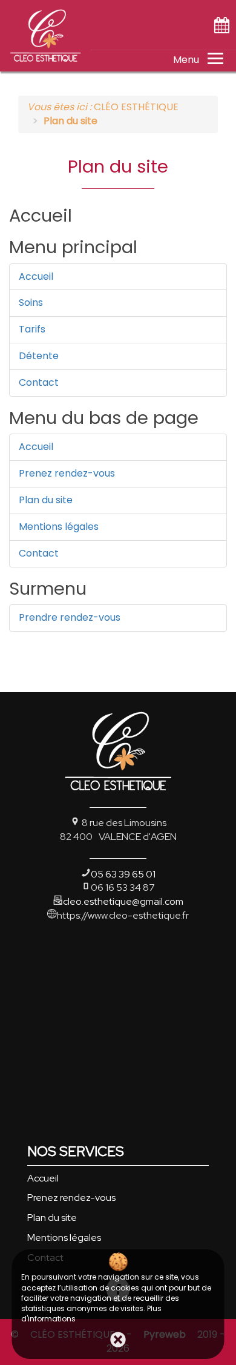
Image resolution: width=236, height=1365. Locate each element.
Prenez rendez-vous (67, 473)
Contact (39, 382)
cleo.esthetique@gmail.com (123, 901)
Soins (31, 302)
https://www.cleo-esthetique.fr (123, 915)
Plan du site (46, 500)
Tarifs (32, 329)
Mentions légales (59, 527)
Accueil (36, 276)
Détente (39, 356)
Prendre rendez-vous (69, 617)
